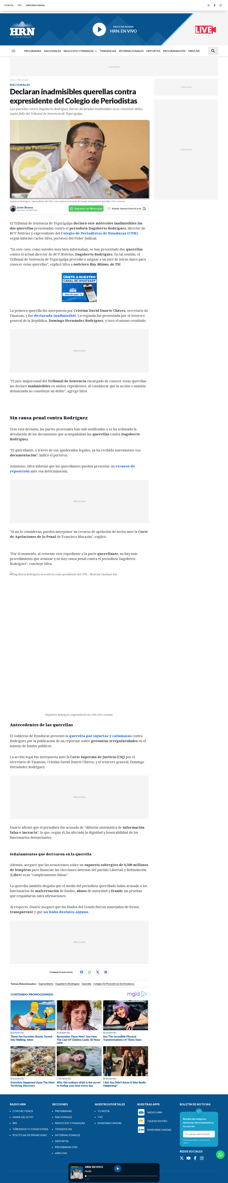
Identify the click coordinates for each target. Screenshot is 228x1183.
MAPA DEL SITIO (23, 1117)
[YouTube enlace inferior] (188, 1158)
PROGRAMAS (32, 50)
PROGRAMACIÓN (174, 50)
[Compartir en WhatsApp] (89, 972)
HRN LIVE (194, 50)
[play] (117, 1168)
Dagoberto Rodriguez (67, 983)
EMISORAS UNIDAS (35, 5)
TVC (19, 5)
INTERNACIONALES (131, 50)
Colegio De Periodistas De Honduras (113, 983)
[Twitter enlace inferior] (182, 1158)
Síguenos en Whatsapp (88, 208)
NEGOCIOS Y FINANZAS (79, 50)
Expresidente (46, 983)
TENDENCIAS (108, 50)
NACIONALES (52, 50)
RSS (15, 1123)
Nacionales (23, 79)
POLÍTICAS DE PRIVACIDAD (30, 1135)
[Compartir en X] (97, 972)
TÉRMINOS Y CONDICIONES (30, 1129)
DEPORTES (153, 50)
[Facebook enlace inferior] (195, 1158)
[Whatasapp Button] (220, 1154)
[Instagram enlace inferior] (202, 1158)
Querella (86, 983)
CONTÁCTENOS (23, 1111)
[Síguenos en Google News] (105, 972)
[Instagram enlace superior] (220, 5)
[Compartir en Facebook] (81, 972)
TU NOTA (8, 5)
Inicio (13, 79)
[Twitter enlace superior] (208, 5)
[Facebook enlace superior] (214, 5)
